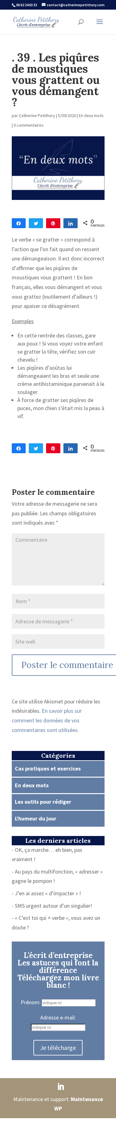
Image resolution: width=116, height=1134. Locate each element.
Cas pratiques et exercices (48, 768)
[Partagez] (19, 223)
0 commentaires (29, 125)
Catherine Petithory (37, 115)
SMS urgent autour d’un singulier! (53, 905)
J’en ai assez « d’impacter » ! (48, 893)
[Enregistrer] (53, 223)
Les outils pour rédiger (43, 801)
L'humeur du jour (35, 818)
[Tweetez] (36, 223)
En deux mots (91, 115)
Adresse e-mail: (58, 1017)
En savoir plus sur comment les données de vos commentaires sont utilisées (47, 720)
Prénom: (31, 1002)
